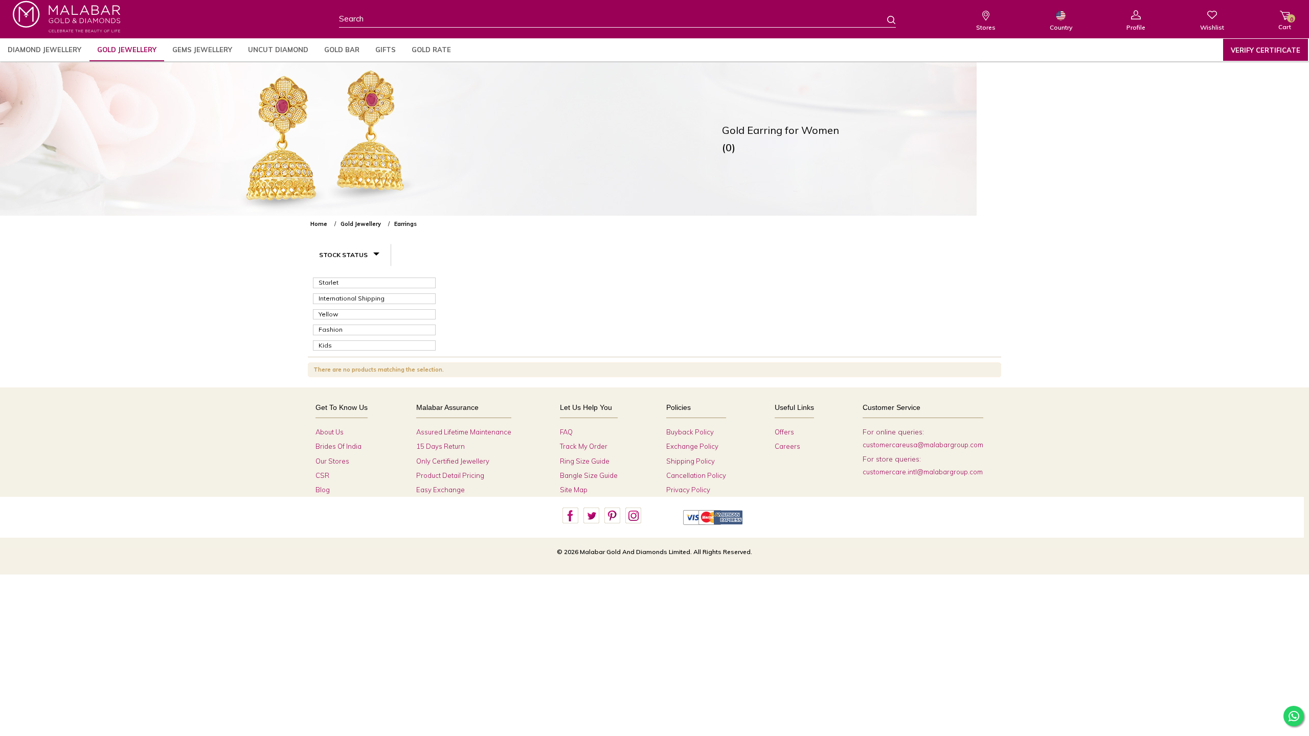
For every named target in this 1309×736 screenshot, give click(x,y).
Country (1061, 27)
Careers (787, 446)
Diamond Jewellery (44, 49)
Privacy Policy (688, 490)
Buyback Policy (690, 432)
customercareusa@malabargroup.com (923, 445)
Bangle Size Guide (589, 475)
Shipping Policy (690, 461)
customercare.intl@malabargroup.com (923, 472)
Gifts (385, 49)
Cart (1284, 23)
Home (318, 223)
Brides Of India (338, 446)
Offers (784, 432)
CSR (322, 475)
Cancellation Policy (696, 475)
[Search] (885, 19)
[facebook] (570, 516)
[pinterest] (612, 516)
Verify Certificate (1265, 50)
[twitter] (591, 516)
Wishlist (1212, 27)
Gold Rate (431, 49)
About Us (329, 432)
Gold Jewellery (126, 49)
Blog (322, 490)
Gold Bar (341, 49)
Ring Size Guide (585, 461)
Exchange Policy (692, 446)
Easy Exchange (440, 490)
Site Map (574, 490)
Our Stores (332, 461)
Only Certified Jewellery (452, 461)
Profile (1135, 27)
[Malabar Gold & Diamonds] (66, 16)
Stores (986, 27)
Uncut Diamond (278, 49)
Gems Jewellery (202, 49)
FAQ (566, 432)
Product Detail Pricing (450, 475)
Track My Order (583, 446)
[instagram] (633, 516)
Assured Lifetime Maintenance (463, 432)
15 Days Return (440, 446)
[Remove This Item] (992, 219)
